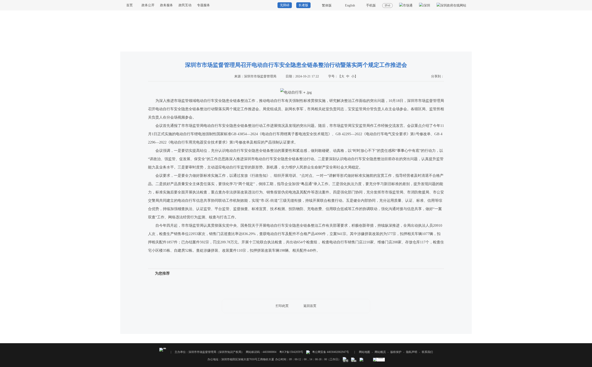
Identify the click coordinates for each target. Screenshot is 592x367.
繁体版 (327, 5)
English (350, 5)
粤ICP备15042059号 (291, 352)
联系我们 (427, 352)
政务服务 (166, 5)
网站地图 (364, 352)
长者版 (303, 5)
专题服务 (203, 5)
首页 (129, 5)
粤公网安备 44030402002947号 (330, 352)
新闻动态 (466, 47)
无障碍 (285, 5)
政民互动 (185, 5)
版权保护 (395, 352)
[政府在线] (451, 5)
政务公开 (148, 5)
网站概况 (380, 352)
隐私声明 (411, 352)
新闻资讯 (452, 47)
